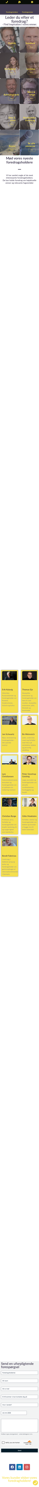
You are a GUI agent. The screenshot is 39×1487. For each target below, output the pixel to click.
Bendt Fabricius (9, 856)
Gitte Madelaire (29, 816)
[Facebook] (12, 1467)
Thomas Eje (27, 690)
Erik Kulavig (7, 690)
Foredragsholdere (12, 12)
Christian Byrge (9, 816)
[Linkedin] (19, 1467)
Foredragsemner (27, 12)
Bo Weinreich (28, 734)
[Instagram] (27, 1467)
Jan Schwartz (8, 734)
